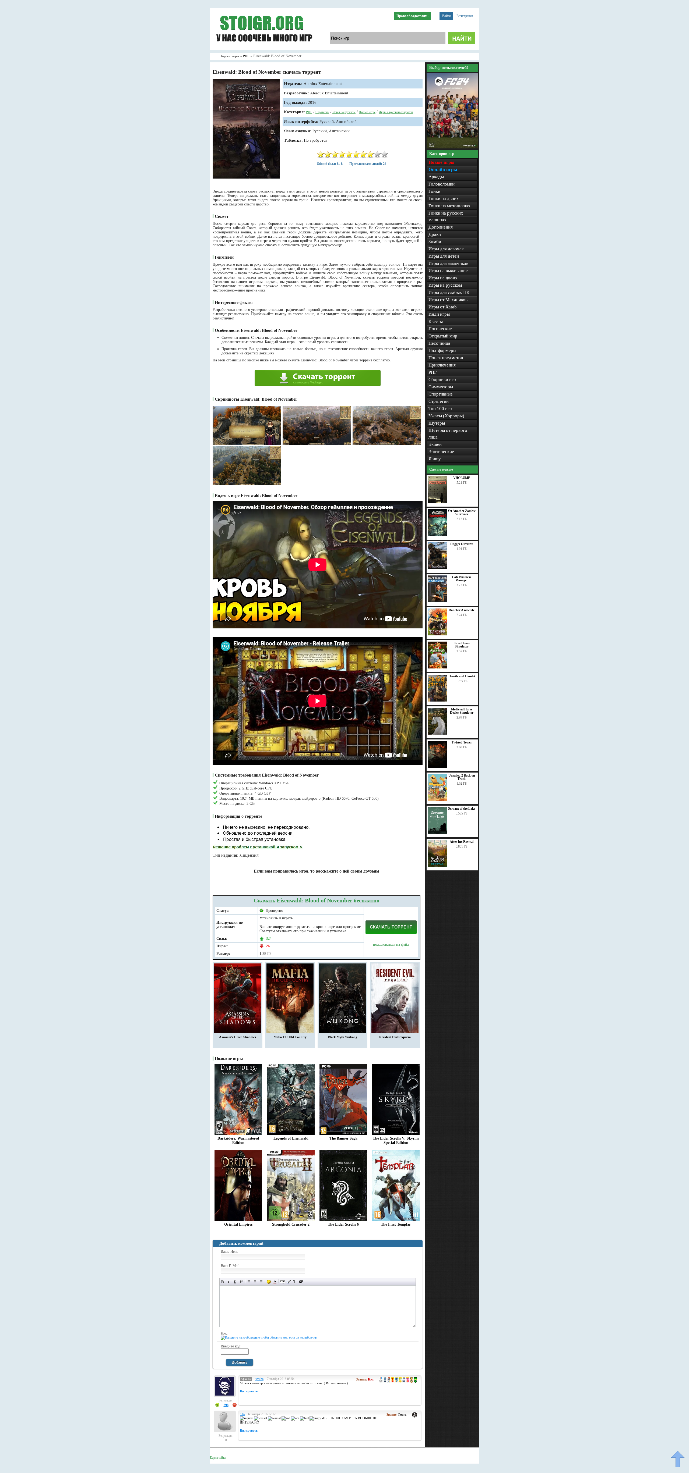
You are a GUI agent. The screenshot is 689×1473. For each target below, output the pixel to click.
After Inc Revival (461, 842)
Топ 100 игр (440, 408)
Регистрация (464, 16)
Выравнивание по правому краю (261, 1281)
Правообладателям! (412, 16)
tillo (242, 1414)
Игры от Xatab (442, 306)
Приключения (442, 365)
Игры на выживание (448, 270)
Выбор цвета (275, 1281)
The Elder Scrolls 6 (343, 1224)
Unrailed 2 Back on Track (461, 777)
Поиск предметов (445, 357)
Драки (434, 234)
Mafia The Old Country (290, 1037)
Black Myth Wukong (342, 1037)
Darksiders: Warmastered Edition (238, 1140)
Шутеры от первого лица (447, 434)
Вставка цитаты (289, 1281)
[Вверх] (677, 1459)
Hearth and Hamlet (461, 676)
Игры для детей (443, 256)
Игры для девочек (446, 248)
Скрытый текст (282, 1281)
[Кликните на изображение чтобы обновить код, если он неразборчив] (269, 1337)
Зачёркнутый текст (241, 1281)
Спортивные (440, 394)
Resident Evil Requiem (395, 1037)
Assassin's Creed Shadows (237, 1037)
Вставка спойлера (301, 1281)
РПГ (309, 112)
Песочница (439, 343)
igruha (259, 1379)
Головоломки (441, 184)
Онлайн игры (442, 169)
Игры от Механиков (447, 299)
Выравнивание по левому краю (249, 1281)
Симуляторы (440, 386)
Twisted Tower (462, 742)
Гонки (434, 191)
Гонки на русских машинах (445, 216)
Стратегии (322, 112)
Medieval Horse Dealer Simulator (461, 710)
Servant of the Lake (461, 808)
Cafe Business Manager (461, 578)
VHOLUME (461, 478)
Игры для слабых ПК (448, 292)
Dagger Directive (461, 544)
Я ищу (434, 458)
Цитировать (249, 1391)
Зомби (434, 241)
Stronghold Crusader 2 (291, 1224)
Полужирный (223, 1281)
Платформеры (442, 350)
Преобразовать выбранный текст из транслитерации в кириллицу (295, 1281)
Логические (440, 328)
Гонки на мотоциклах (449, 205)
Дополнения (440, 227)
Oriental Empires (238, 1224)
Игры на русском (344, 112)
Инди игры (439, 314)
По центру (255, 1281)
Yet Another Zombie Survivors (462, 512)
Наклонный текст (229, 1281)
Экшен (435, 444)
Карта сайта (218, 1458)
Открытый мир (442, 336)
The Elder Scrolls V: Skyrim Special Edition (396, 1140)
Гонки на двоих (443, 198)
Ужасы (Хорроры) (446, 415)
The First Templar (396, 1224)
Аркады (436, 176)
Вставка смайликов (269, 1281)
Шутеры (436, 423)
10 (384, 154)
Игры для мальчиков (448, 263)
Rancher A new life (461, 610)
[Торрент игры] (264, 49)
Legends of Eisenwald (290, 1138)
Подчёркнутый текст (235, 1281)
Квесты (435, 321)
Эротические (441, 451)
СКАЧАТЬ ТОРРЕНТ (391, 927)
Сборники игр (442, 379)
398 (226, 1405)
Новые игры (367, 112)
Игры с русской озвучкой (396, 112)
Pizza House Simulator (462, 644)
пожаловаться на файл (391, 944)
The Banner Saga (343, 1138)
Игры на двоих (443, 277)
